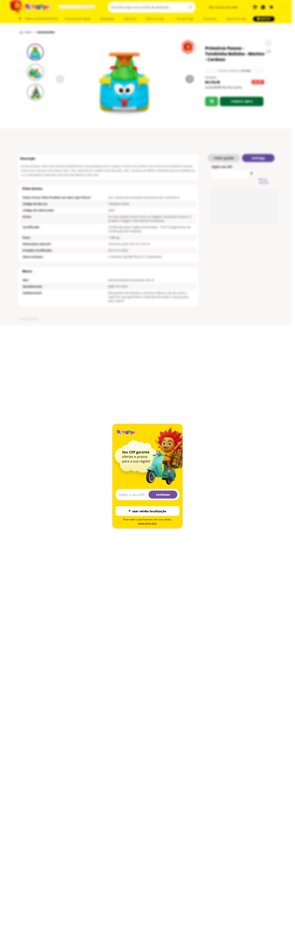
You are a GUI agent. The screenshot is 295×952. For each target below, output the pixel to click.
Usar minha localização (149, 511)
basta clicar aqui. (147, 523)
